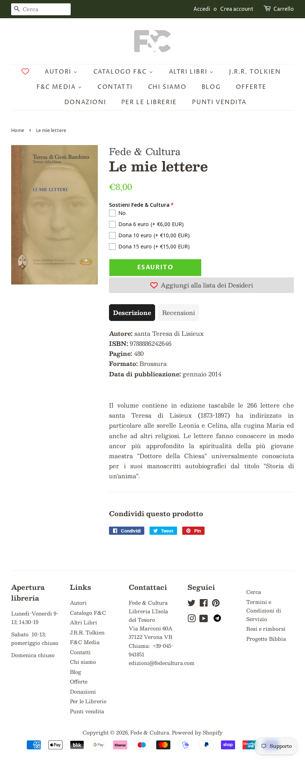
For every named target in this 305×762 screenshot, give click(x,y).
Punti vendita (219, 102)
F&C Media (57, 87)
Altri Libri (189, 72)
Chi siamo (167, 87)
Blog (211, 87)
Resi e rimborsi (266, 628)
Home (17, 131)
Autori (59, 72)
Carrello (283, 9)
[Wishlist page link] (25, 71)
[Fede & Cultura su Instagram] (191, 619)
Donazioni (85, 102)
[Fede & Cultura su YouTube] (203, 619)
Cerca (253, 592)
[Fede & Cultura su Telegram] (217, 619)
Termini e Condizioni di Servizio (263, 610)
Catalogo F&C (121, 72)
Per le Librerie (149, 102)
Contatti (115, 87)
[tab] (132, 312)
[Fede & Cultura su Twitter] (191, 604)
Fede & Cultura (149, 732)
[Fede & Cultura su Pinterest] (216, 604)
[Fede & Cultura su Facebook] (203, 604)
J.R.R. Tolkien (254, 72)
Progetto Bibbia (266, 638)
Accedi (201, 9)
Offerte (251, 87)
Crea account (237, 9)
